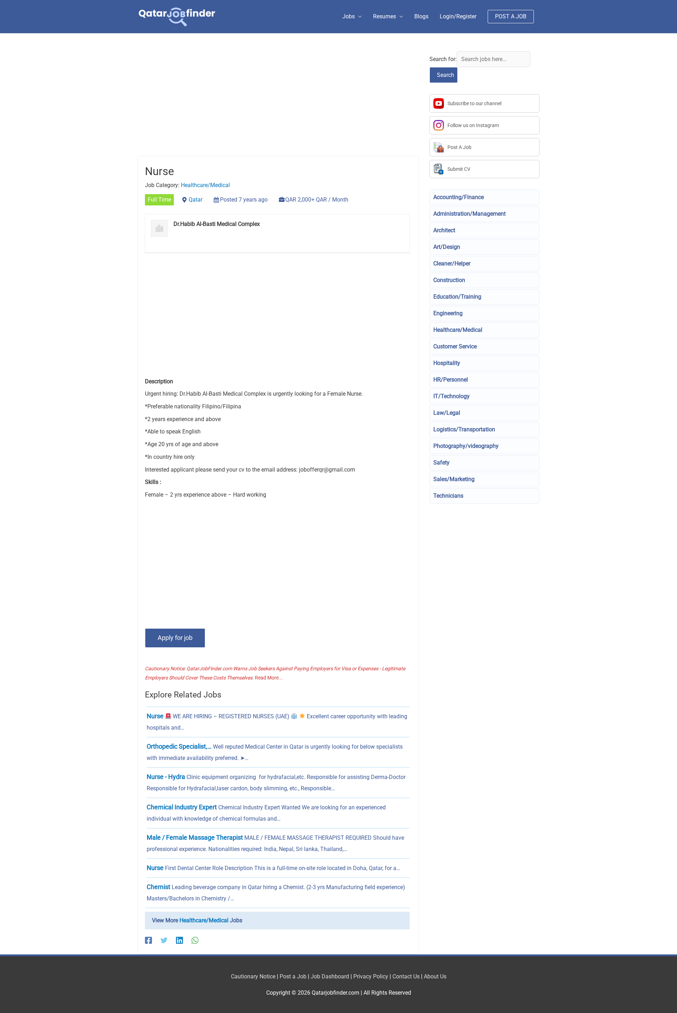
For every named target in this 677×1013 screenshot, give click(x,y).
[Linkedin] (179, 940)
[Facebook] (148, 940)
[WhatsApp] (195, 940)
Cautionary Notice (253, 976)
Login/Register (458, 16)
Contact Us (406, 976)
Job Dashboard (330, 976)
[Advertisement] (278, 103)
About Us (435, 976)
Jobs (348, 16)
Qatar (195, 199)
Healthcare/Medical (205, 185)
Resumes (384, 16)
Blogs (421, 16)
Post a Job (293, 976)
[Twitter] (163, 940)
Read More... (269, 678)
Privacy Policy (370, 976)
